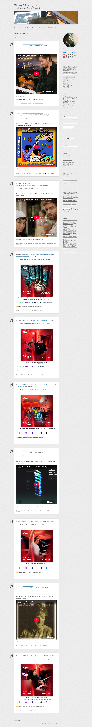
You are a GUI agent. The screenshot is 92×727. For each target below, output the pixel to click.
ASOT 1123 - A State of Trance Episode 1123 (35, 521)
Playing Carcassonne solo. (69, 103)
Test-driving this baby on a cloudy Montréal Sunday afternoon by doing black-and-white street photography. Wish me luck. (70, 98)
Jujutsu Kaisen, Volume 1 (68, 164)
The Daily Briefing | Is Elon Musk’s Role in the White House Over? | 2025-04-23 (70, 205)
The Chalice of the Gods (68, 162)
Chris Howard (42, 510)
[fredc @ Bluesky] (73, 52)
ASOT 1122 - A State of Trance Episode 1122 (35, 656)
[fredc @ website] (68, 55)
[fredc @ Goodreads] (66, 55)
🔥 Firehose (34, 28)
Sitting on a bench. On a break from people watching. (70, 106)
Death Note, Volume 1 (67, 160)
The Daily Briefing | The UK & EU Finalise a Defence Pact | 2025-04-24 (70, 201)
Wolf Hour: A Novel (67, 158)
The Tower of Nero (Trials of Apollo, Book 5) (69, 155)
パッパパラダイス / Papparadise (70, 220)
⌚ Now (22, 28)
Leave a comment (39, 103)
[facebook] (45, 173)
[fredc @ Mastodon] (75, 52)
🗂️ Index (50, 28)
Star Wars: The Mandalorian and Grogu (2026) (70, 181)
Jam (33, 103)
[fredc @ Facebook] (66, 52)
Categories (65, 145)
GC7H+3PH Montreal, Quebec (69, 101)
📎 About (57, 28)
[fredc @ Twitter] (64, 52)
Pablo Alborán (49, 243)
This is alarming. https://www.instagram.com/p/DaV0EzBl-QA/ (70, 83)
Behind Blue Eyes (28, 451)
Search (64, 116)
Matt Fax (48, 510)
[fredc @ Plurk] (64, 55)
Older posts (17, 37)
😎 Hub (27, 28)
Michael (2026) (66, 183)
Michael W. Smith (43, 645)
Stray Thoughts (25, 5)
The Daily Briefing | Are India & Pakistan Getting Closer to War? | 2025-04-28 (70, 193)
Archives (65, 137)
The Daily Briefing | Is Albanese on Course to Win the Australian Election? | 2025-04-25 (70, 197)
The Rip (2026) (66, 178)
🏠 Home (16, 28)
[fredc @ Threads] (71, 57)
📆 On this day (43, 28)
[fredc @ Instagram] (71, 52)
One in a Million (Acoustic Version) (33, 44)
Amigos (25, 183)
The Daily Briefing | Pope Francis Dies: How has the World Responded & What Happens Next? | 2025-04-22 (70, 209)
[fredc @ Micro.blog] (68, 52)
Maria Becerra (42, 243)
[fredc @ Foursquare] (75, 55)
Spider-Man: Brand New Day (69, 173)
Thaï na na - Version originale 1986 (33, 113)
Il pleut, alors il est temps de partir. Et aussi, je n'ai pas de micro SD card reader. (70, 73)
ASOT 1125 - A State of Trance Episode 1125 (35, 320)
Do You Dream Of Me (28, 586)
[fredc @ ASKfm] (64, 57)
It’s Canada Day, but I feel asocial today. (69, 86)
